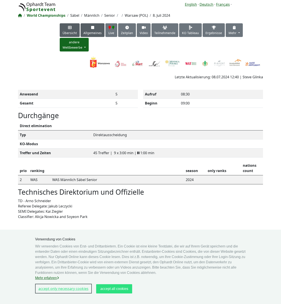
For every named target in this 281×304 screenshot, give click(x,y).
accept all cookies (114, 289)
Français (223, 4)
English (191, 4)
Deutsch (206, 4)
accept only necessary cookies (63, 288)
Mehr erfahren (46, 278)
